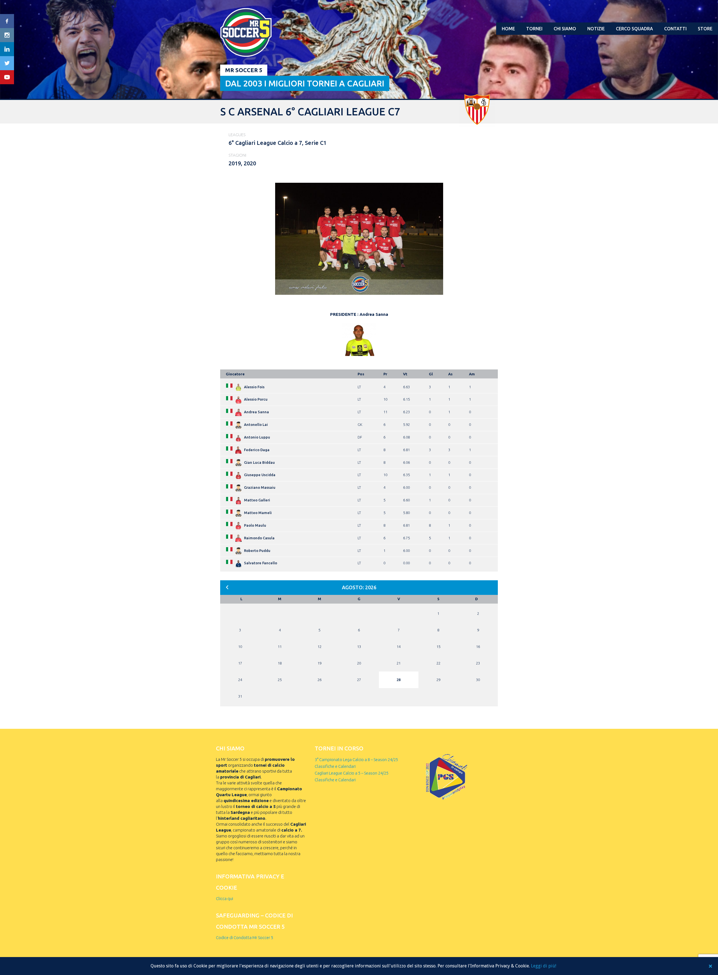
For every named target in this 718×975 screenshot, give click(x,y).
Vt (405, 374)
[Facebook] (7, 21)
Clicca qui (224, 898)
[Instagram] (7, 35)
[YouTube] (7, 77)
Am (472, 374)
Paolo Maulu (255, 525)
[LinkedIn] (7, 49)
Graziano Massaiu (259, 487)
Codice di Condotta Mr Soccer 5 (244, 937)
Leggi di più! (543, 966)
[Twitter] (7, 63)
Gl (431, 374)
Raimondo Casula (259, 538)
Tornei (534, 28)
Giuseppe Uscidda (259, 475)
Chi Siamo (565, 28)
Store (705, 28)
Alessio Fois (254, 387)
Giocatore (235, 374)
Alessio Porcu (256, 399)
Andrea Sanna (256, 412)
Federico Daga (257, 450)
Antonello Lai (256, 424)
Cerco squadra (634, 28)
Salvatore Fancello (260, 563)
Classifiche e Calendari (335, 766)
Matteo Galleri (257, 500)
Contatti (675, 28)
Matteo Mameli (258, 513)
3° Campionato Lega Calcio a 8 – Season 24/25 (356, 759)
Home (508, 28)
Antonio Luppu (257, 437)
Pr (385, 374)
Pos (361, 374)
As (450, 374)
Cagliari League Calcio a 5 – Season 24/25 (351, 773)
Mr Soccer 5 (243, 70)
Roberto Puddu (257, 550)
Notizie (596, 28)
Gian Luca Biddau (259, 462)
